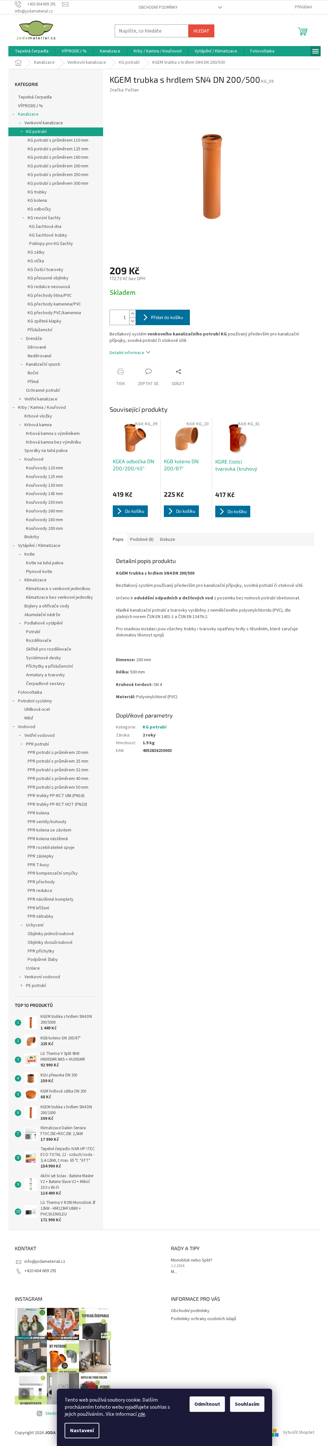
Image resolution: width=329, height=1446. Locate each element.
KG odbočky (39, 209)
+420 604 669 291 (40, 1271)
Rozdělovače (38, 640)
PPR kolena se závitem (49, 830)
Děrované (37, 347)
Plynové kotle (39, 571)
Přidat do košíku (167, 317)
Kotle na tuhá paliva (44, 563)
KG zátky (36, 252)
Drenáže (34, 338)
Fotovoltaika (30, 692)
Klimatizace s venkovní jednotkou (58, 589)
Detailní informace (127, 353)
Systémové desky (43, 658)
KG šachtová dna (45, 226)
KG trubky (37, 192)
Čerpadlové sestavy (45, 684)
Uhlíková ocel (37, 709)
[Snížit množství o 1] (132, 321)
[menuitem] (31, 51)
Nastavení (82, 1430)
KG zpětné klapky (44, 321)
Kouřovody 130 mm (44, 485)
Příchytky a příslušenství (49, 666)
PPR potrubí (37, 744)
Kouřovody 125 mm (44, 477)
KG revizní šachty (44, 218)
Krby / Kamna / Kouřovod (42, 407)
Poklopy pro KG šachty (51, 243)
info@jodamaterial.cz (44, 1261)
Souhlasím (247, 1404)
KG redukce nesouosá (49, 287)
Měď (28, 718)
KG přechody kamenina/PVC (54, 304)
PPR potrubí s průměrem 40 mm (58, 778)
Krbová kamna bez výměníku (53, 442)
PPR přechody (41, 882)
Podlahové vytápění (43, 623)
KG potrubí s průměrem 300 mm (58, 183)
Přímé (33, 382)
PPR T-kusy (38, 865)
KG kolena (37, 200)
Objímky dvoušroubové (50, 942)
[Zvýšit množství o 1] (132, 313)
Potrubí (33, 632)
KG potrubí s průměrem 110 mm (58, 140)
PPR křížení (38, 908)
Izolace (33, 968)
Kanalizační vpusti (43, 364)
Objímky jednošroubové (51, 934)
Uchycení (34, 925)
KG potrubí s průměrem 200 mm (58, 166)
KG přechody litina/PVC (50, 295)
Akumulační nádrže (42, 615)
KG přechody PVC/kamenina (54, 313)
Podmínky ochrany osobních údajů (203, 1319)
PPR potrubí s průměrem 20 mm (58, 752)
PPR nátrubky (40, 916)
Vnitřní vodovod (39, 735)
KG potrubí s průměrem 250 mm (58, 175)
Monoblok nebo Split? (191, 1260)
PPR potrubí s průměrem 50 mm (58, 787)
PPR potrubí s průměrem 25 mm (58, 761)
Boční (33, 373)
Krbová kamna (38, 425)
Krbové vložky (38, 416)
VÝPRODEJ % (30, 106)
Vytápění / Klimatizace (39, 545)
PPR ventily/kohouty (47, 822)
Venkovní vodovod (42, 977)
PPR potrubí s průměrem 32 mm (58, 770)
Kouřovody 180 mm (44, 520)
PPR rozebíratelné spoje (51, 847)
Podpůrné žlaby (43, 959)
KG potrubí (36, 131)
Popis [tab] (118, 539)
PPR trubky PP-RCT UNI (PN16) (56, 796)
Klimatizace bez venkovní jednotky (59, 597)
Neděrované (39, 356)
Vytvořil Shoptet (298, 1433)
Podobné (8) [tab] (142, 539)
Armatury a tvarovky (45, 675)
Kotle (29, 554)
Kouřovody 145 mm (44, 494)
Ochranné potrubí (43, 390)
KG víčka (36, 261)
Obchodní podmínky (158, 7)
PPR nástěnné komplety (51, 899)
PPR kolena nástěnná (48, 839)
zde (141, 1414)
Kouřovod (33, 459)
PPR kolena (38, 813)
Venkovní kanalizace (43, 123)
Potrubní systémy (35, 701)
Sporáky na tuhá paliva (45, 450)
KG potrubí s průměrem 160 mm (58, 157)
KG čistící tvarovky (45, 270)
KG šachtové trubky (48, 235)
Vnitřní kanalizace (41, 399)
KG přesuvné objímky (48, 278)
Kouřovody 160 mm (44, 511)
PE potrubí (36, 985)
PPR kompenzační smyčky (53, 873)
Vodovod (26, 727)
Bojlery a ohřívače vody (46, 606)
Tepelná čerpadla (35, 97)
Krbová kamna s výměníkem (53, 433)
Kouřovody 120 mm (44, 468)
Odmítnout (207, 1404)
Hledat (201, 30)
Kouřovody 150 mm (44, 502)
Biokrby (31, 537)
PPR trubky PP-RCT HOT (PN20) (57, 804)
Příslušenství (40, 330)
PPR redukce (40, 890)
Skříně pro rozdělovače (48, 649)
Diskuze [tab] (167, 539)
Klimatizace (35, 580)
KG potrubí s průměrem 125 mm (58, 149)
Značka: (124, 90)
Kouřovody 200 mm (44, 528)
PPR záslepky (41, 856)
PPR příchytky (41, 951)
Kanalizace (28, 114)
